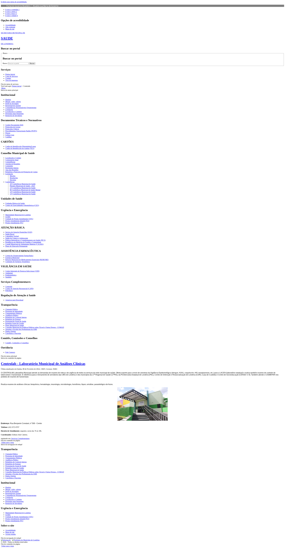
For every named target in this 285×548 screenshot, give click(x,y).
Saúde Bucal (9, 234)
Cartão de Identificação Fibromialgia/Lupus (20, 146)
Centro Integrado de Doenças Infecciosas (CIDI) (22, 271)
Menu (3, 88)
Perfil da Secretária (12, 104)
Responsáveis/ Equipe (13, 106)
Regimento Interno (11, 168)
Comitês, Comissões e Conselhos (17, 343)
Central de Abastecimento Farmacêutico (19, 256)
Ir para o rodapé (11, 16)
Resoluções (14, 178)
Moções (12, 176)
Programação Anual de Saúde (15, 321)
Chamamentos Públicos (13, 313)
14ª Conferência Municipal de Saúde (23, 192)
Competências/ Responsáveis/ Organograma (20, 108)
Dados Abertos (10, 331)
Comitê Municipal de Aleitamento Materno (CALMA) (24, 244)
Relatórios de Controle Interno (16, 317)
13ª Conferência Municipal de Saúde (23, 194)
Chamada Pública (11, 309)
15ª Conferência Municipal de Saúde (23, 188)
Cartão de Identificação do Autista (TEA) (19, 148)
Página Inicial (10, 74)
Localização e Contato (13, 158)
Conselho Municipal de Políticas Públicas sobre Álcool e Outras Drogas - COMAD (34, 327)
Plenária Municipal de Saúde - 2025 (22, 186)
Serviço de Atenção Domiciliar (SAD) (18, 232)
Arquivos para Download (14, 300)
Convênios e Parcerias (13, 333)
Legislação (9, 110)
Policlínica (9, 291)
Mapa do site (9, 29)
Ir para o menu (11, 12)
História (8, 100)
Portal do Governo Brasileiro (18, 6)
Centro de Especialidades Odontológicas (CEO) (22, 205)
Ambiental (9, 273)
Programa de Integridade (14, 311)
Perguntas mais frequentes (14, 114)
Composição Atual (11, 160)
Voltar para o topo (7, 442)
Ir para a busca (11, 14)
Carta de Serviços (11, 76)
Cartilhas (8, 137)
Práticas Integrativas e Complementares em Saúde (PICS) (25, 240)
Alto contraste (10, 27)
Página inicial (16, 86)
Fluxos (7, 133)
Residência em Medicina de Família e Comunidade (23, 242)
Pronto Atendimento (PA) (14, 223)
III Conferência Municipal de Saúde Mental (25, 190)
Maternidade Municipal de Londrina (18, 215)
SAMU (8, 217)
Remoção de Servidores (13, 116)
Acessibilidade (10, 25)
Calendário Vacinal (12, 236)
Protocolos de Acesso (12, 127)
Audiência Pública (11, 315)
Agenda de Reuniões (12, 164)
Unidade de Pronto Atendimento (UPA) (19, 219)
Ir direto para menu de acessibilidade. (14, 2)
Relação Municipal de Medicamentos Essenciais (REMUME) (27, 260)
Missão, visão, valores (13, 102)
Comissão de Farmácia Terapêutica (17, 262)
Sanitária (8, 277)
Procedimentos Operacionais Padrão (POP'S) (21, 131)
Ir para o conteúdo (12, 10)
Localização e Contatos (13, 112)
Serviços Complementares (20, 438)
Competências (10, 162)
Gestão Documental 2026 (14, 125)
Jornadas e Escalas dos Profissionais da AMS (21, 329)
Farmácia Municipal (12, 258)
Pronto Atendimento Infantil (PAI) (17, 221)
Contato (8, 78)
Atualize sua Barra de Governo (45, 6)
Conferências (10, 182)
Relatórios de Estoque (13, 319)
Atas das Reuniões (11, 170)
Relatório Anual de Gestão (14, 323)
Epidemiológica (10, 275)
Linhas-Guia (9, 135)
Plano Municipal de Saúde (14, 325)
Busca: (5, 63)
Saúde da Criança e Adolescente (16, 238)
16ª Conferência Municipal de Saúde (23, 184)
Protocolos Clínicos (12, 129)
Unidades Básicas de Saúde (15, 203)
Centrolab (8, 287)
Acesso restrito (10, 534)
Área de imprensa (11, 80)
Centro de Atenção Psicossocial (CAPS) (19, 289)
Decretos (13, 180)
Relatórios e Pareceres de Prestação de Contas (21, 172)
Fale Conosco (10, 352)
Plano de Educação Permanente (16, 246)
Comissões (9, 166)
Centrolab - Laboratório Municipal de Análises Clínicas (43, 364)
